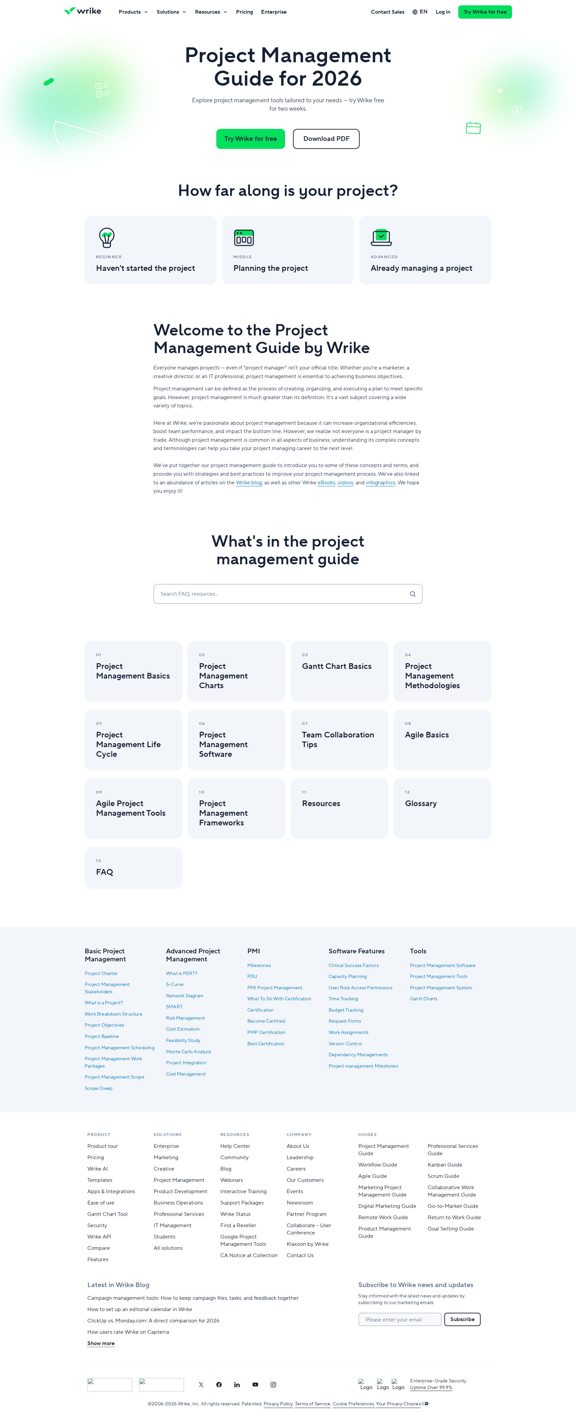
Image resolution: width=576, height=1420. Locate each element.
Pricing (244, 12)
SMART (174, 1007)
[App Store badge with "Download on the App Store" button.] (109, 1384)
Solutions (168, 12)
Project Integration (186, 1063)
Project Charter (101, 974)
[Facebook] (219, 1384)
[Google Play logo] (161, 1384)
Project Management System (441, 988)
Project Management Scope (114, 1077)
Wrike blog (249, 482)
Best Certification (266, 1044)
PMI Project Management (274, 988)
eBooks (326, 482)
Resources (207, 12)
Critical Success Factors (354, 966)
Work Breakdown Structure (113, 1014)
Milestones (259, 966)
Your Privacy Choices (398, 1404)
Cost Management (186, 1074)
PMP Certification (266, 1033)
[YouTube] (255, 1384)
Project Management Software (442, 966)
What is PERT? (182, 974)
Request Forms (345, 1021)
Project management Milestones (363, 1066)
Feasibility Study (183, 1041)
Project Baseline (102, 1037)
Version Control (345, 1044)
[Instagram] (273, 1384)
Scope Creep (98, 1089)
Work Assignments (348, 1033)
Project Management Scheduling (120, 1048)
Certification (260, 1010)
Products (130, 12)
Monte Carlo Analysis (188, 1052)
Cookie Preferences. (354, 1404)
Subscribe (462, 1319)
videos (345, 482)
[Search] (412, 594)
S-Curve (175, 985)
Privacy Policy (278, 1404)
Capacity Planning (348, 977)
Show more (101, 1343)
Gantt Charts (423, 999)
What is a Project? (104, 1003)
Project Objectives (104, 1025)
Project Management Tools (438, 977)
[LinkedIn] (237, 1384)
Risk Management (185, 1018)
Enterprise (274, 12)
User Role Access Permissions (361, 988)
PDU (252, 977)
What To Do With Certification (279, 999)
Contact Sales (387, 12)
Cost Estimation (183, 1029)
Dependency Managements (358, 1055)
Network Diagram (184, 996)
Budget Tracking (346, 1010)
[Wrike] (84, 12)
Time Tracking (343, 999)
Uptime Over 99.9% (431, 1388)
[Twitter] (201, 1384)
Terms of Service (312, 1404)
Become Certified (266, 1021)
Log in (443, 12)
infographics (380, 482)
